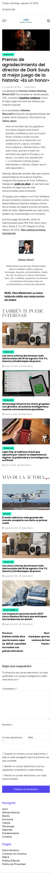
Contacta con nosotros (14, 853)
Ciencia (6, 822)
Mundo (6, 815)
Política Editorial (11, 860)
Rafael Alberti (30, 87)
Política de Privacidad (14, 864)
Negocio (6, 514)
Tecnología (8, 54)
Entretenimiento (10, 610)
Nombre (7, 724)
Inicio (5, 809)
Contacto (7, 836)
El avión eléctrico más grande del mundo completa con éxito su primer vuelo (24, 520)
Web (30, 737)
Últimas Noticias (11, 812)
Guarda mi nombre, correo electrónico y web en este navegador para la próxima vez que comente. (25, 757)
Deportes (7, 829)
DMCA (5, 857)
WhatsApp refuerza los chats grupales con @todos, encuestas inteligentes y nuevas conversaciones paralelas (26, 406)
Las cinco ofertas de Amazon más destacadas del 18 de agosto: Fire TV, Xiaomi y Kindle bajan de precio (25, 358)
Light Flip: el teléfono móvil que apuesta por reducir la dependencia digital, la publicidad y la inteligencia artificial (25, 456)
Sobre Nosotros (10, 850)
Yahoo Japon (9, 120)
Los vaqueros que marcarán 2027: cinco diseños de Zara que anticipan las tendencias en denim (24, 616)
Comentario (9, 688)
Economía (7, 819)
